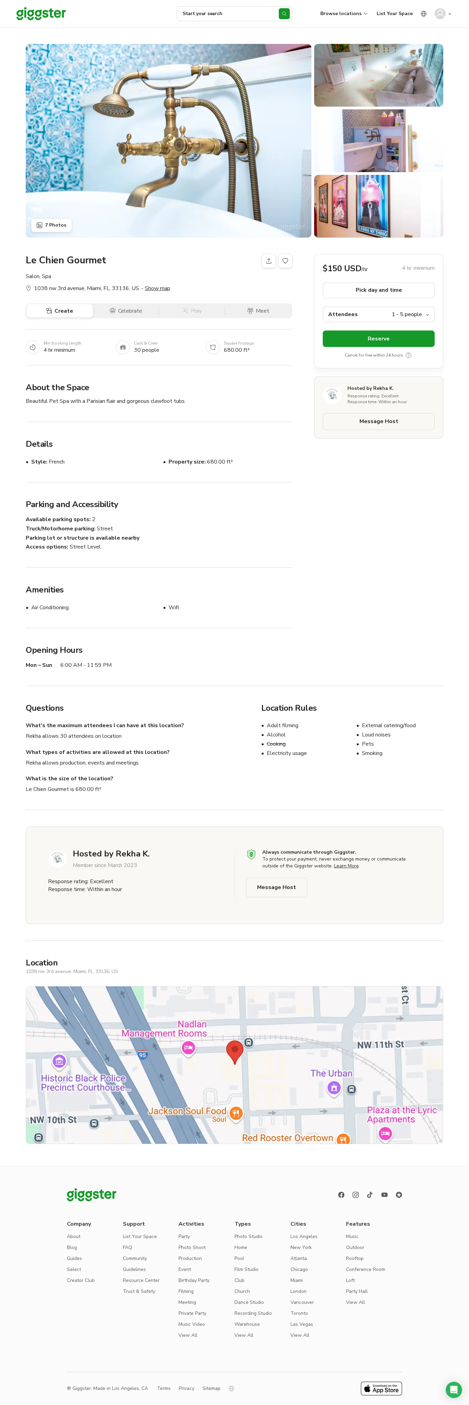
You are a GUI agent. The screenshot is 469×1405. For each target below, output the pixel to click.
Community (135, 1258)
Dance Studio (249, 1302)
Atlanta (298, 1258)
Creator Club (81, 1280)
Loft (350, 1280)
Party (184, 1236)
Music (352, 1236)
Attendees (343, 314)
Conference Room (365, 1269)
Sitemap (211, 1388)
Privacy (186, 1388)
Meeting (187, 1302)
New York (301, 1247)
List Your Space (395, 13)
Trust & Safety (139, 1291)
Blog (72, 1247)
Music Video (192, 1324)
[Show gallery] (168, 141)
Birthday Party (194, 1280)
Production (190, 1258)
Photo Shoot (192, 1247)
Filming (186, 1291)
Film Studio (247, 1269)
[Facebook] (341, 1194)
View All (188, 1335)
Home (241, 1247)
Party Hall (357, 1291)
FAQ (127, 1247)
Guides (74, 1258)
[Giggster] (41, 14)
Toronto (299, 1313)
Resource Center (141, 1280)
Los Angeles (304, 1236)
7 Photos (55, 225)
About (73, 1236)
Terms (164, 1388)
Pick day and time (379, 290)
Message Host (378, 421)
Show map (157, 288)
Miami (296, 1280)
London (298, 1291)
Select (74, 1269)
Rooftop (355, 1258)
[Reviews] (399, 1194)
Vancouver (302, 1302)
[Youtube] (384, 1194)
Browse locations (341, 13)
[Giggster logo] (91, 1194)
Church (242, 1291)
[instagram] (356, 1194)
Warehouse (247, 1324)
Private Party (192, 1313)
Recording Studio (253, 1313)
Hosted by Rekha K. (370, 388)
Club (239, 1280)
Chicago (299, 1269)
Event (185, 1269)
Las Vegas (301, 1324)
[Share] (269, 261)
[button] (454, 1390)
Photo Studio (249, 1236)
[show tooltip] (408, 355)
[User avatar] (440, 13)
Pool (239, 1258)
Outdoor (355, 1247)
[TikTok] (370, 1194)
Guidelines (134, 1269)
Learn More (346, 866)
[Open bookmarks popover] (285, 261)
